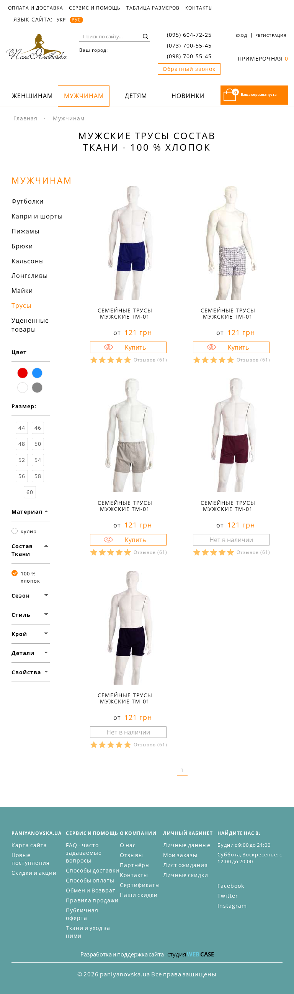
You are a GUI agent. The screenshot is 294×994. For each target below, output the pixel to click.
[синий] (37, 373)
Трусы (21, 305)
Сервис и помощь (95, 8)
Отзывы (131, 855)
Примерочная (263, 58)
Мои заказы (180, 855)
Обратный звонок (189, 68)
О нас (128, 845)
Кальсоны (27, 261)
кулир (29, 531)
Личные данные (187, 845)
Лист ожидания (185, 865)
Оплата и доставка (35, 8)
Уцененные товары (30, 325)
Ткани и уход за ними (88, 931)
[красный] (22, 373)
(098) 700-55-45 (189, 56)
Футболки (27, 201)
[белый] (22, 387)
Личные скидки (185, 875)
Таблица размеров (153, 8)
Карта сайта (29, 845)
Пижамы (25, 231)
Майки (22, 290)
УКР (61, 20)
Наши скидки (139, 895)
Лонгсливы (29, 275)
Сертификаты (140, 885)
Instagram (232, 905)
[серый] (37, 387)
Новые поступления (30, 858)
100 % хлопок (30, 577)
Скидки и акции (34, 872)
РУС (76, 20)
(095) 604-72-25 (189, 34)
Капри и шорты (37, 216)
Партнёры (135, 865)
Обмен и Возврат (91, 890)
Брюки (22, 246)
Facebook (230, 885)
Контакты (199, 8)
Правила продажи (92, 900)
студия (190, 954)
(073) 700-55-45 (189, 45)
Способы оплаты (90, 880)
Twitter (227, 895)
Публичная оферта (82, 914)
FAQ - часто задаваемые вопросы (84, 852)
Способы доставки (92, 870)
